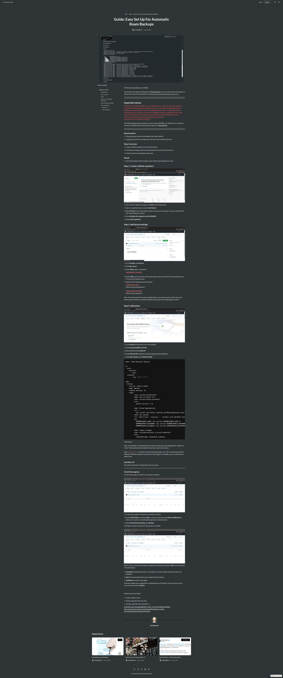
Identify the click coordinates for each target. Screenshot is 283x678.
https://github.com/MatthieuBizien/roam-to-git (164, 94)
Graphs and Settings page (136, 279)
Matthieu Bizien (155, 92)
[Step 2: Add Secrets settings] (123, 224)
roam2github (153, 108)
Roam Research (106, 38)
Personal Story (152, 639)
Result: (102, 96)
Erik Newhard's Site (8, 2)
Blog (130, 14)
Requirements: (104, 92)
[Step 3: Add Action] (123, 306)
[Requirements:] (123, 133)
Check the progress (106, 109)
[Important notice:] (123, 102)
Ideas (120, 639)
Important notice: (104, 89)
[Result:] (123, 158)
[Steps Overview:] (123, 144)
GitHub (129, 139)
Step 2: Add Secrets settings (107, 103)
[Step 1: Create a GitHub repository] (123, 166)
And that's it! (105, 107)
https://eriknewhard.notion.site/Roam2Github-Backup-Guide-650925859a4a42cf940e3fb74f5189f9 (144, 118)
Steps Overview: (104, 94)
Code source (128, 441)
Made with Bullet (277, 675)
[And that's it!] (123, 462)
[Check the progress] (123, 472)
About (260, 2)
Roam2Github (162, 125)
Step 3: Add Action (105, 105)
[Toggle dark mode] (275, 2)
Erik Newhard (154, 625)
